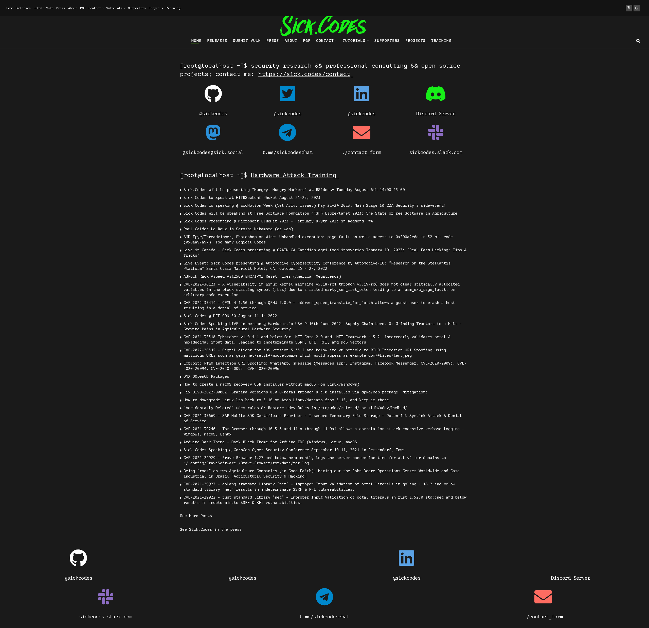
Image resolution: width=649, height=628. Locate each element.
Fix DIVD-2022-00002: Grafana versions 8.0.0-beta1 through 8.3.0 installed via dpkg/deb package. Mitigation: (306, 392)
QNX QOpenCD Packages (206, 376)
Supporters (137, 8)
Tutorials (114, 8)
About (72, 8)
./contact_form (361, 152)
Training (173, 8)
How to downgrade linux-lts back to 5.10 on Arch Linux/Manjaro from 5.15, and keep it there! (287, 400)
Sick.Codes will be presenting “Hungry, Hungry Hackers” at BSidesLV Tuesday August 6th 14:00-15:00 (294, 190)
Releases (23, 8)
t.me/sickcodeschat (287, 152)
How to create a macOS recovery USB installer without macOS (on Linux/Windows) (271, 384)
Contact (94, 8)
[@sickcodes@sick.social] (213, 132)
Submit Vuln (43, 8)
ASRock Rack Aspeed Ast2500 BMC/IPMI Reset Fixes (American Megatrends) (262, 276)
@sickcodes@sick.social (213, 152)
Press (60, 8)
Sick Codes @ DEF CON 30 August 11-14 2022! (231, 316)
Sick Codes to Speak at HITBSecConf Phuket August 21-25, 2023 (252, 198)
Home (9, 8)
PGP (82, 8)
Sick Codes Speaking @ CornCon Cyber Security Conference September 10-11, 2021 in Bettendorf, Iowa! (295, 450)
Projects (156, 8)
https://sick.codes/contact (304, 74)
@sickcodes (213, 113)
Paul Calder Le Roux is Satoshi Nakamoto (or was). (239, 229)
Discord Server (435, 113)
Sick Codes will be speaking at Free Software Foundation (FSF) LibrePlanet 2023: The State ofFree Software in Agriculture (320, 213)
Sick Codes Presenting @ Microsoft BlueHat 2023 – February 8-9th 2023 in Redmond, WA (278, 221)
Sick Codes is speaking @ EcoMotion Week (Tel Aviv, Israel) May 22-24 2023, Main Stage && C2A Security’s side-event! (315, 205)
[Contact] (361, 94)
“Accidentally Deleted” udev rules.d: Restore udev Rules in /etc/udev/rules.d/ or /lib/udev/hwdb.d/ (295, 408)
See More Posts (196, 516)
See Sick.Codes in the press (211, 529)
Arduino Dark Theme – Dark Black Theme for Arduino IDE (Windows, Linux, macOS (270, 442)
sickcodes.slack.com (435, 152)
